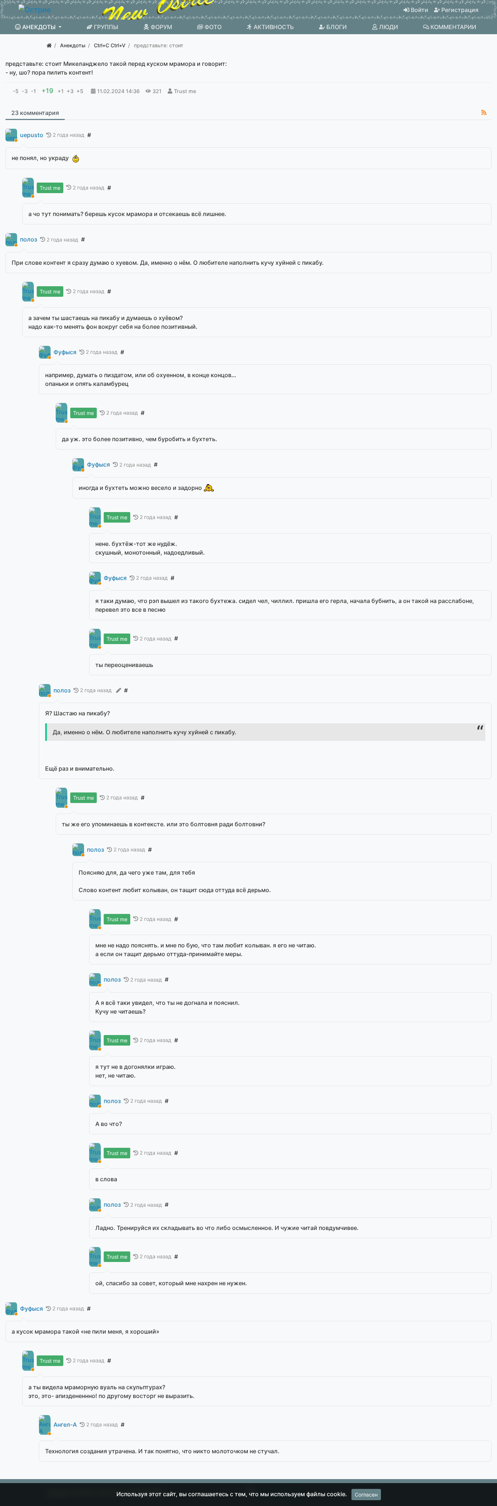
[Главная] (49, 45)
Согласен (366, 1494)
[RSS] (484, 112)
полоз (28, 239)
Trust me (185, 91)
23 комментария (35, 112)
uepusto (31, 135)
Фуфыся (64, 352)
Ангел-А (65, 1424)
